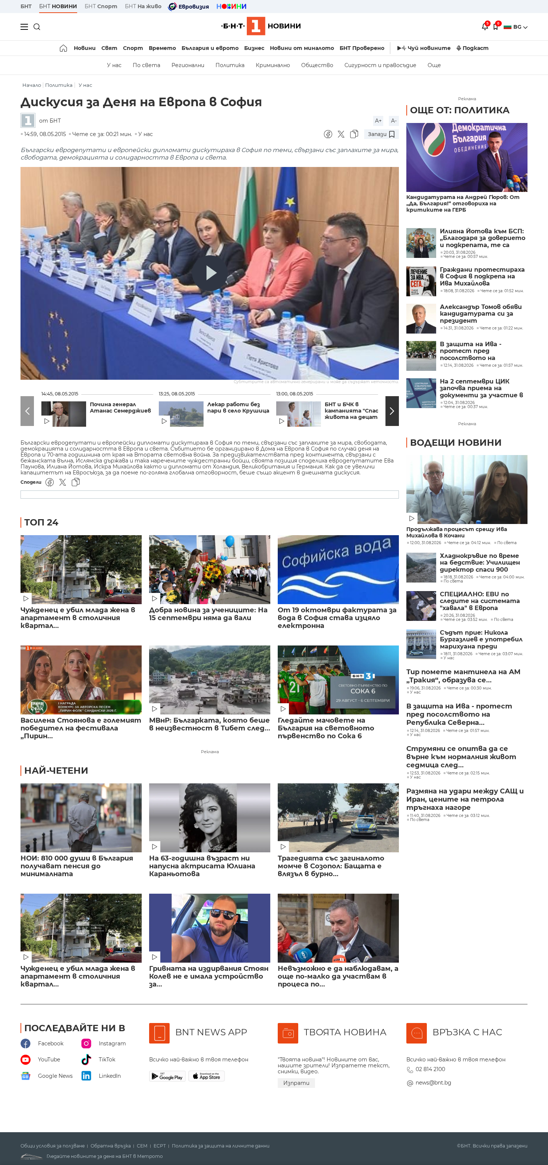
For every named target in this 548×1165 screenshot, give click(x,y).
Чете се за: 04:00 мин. (502, 577)
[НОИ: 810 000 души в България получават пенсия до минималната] (81, 817)
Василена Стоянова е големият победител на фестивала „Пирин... (81, 728)
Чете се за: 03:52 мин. (466, 620)
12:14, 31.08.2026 (425, 731)
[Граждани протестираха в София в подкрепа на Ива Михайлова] (421, 281)
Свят (109, 48)
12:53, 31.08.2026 (425, 773)
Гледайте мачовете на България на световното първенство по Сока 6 (326, 728)
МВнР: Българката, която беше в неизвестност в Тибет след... (209, 724)
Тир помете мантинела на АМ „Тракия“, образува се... (463, 676)
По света (146, 65)
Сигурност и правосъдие (380, 65)
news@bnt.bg (433, 1083)
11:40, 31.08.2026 (425, 816)
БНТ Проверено (362, 48)
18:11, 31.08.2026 (458, 654)
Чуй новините (429, 48)
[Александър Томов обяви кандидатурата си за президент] (421, 319)
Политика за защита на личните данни (221, 1146)
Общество (317, 65)
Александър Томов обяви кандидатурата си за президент (481, 314)
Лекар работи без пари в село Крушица (238, 407)
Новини (85, 48)
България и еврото (210, 48)
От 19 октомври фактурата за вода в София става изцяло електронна (337, 618)
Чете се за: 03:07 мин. (501, 654)
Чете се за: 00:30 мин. (469, 688)
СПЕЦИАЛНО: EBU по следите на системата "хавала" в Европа (480, 601)
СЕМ (142, 1146)
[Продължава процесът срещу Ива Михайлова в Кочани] (466, 489)
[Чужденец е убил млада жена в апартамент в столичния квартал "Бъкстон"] (81, 569)
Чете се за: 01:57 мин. (467, 731)
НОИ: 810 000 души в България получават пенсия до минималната (77, 866)
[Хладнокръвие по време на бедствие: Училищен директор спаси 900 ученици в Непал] (421, 567)
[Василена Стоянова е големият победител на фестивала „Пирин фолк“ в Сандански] (81, 679)
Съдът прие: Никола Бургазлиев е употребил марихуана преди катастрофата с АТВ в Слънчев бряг (481, 639)
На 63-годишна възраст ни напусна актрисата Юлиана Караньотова (202, 866)
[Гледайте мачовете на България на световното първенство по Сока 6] (338, 679)
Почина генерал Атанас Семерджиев (120, 407)
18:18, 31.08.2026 (458, 577)
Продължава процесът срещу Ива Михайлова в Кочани (456, 532)
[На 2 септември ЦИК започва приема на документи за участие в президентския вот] (421, 393)
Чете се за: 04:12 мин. (469, 543)
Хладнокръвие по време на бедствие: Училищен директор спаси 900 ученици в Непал (480, 563)
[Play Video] (210, 273)
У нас (114, 65)
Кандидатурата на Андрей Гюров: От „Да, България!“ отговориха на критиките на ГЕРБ (463, 203)
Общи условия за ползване (53, 1146)
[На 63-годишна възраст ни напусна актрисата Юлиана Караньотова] (209, 817)
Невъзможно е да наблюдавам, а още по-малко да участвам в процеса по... (338, 976)
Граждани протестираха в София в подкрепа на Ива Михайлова (482, 276)
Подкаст (476, 48)
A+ (378, 120)
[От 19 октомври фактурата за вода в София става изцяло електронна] (338, 569)
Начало (31, 85)
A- (394, 120)
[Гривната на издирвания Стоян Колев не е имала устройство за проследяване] (209, 928)
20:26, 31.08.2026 (459, 615)
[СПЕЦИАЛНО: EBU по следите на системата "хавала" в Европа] (421, 606)
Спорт (133, 48)
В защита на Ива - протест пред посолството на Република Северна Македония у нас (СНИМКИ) (472, 351)
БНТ (26, 6)
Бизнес (254, 48)
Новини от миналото (302, 48)
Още (434, 65)
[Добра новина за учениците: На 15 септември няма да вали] (209, 569)
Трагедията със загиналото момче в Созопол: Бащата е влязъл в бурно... (331, 866)
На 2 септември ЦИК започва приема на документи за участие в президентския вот (481, 388)
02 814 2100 (430, 1069)
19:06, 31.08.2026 (425, 688)
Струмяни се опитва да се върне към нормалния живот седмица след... (461, 757)
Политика (230, 65)
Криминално (273, 65)
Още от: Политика (460, 110)
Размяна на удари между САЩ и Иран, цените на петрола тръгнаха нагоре (465, 799)
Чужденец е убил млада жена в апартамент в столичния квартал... (78, 618)
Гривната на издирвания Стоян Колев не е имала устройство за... (208, 976)
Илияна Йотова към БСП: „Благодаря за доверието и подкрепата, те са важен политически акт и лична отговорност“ (482, 238)
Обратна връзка (111, 1146)
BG (518, 26)
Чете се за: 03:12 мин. (468, 816)
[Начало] (64, 48)
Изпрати (296, 1083)
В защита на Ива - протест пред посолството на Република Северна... (459, 714)
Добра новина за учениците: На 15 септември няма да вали (208, 614)
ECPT (160, 1146)
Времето (162, 48)
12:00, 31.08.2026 (425, 543)
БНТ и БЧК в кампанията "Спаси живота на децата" (354, 410)
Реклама (210, 751)
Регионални (187, 65)
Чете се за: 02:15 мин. (468, 773)
